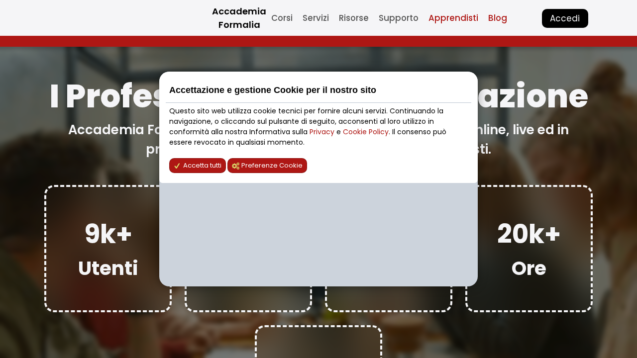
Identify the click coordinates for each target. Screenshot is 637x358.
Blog (497, 18)
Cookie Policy (366, 132)
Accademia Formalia (239, 18)
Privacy (323, 132)
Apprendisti (453, 18)
